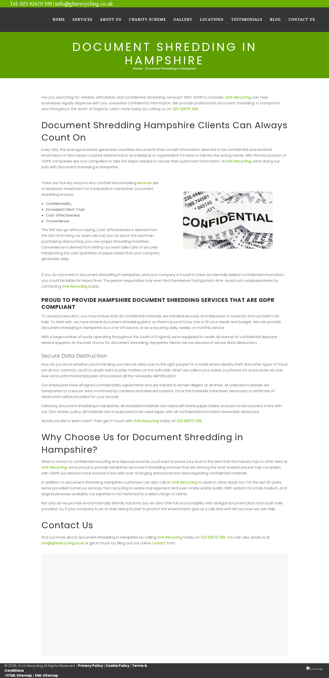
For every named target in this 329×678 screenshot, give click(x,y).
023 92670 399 (185, 109)
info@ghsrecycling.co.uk (84, 4)
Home (137, 68)
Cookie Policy (117, 665)
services (144, 182)
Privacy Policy (90, 665)
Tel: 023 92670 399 (31, 4)
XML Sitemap (46, 675)
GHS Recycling (238, 97)
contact (159, 543)
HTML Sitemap (19, 675)
